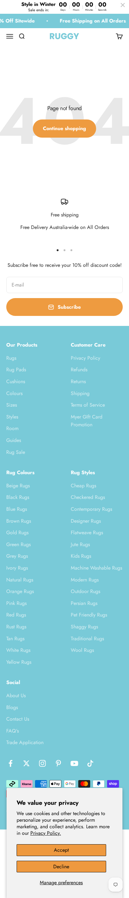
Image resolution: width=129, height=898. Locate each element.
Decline (61, 866)
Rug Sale (15, 452)
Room (12, 428)
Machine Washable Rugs (96, 567)
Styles (12, 416)
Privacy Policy (85, 358)
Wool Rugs (82, 650)
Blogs (12, 707)
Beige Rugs (18, 485)
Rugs (11, 358)
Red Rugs (16, 614)
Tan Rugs (15, 638)
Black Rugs (17, 497)
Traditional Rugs (87, 638)
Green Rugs (18, 544)
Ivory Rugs (17, 567)
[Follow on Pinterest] (58, 763)
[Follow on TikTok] (90, 763)
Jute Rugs (80, 544)
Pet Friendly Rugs (89, 614)
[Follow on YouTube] (74, 763)
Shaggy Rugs (84, 626)
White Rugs (18, 650)
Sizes (11, 404)
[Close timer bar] (122, 5)
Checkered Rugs (88, 497)
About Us (16, 695)
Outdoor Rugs (85, 591)
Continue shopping (64, 128)
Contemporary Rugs (91, 509)
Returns (78, 381)
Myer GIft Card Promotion (86, 421)
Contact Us (17, 719)
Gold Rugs (17, 532)
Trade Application (25, 742)
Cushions (15, 381)
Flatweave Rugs (87, 532)
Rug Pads (16, 369)
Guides (13, 440)
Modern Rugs (85, 579)
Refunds (79, 369)
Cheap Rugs (83, 485)
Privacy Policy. (45, 833)
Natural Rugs (19, 579)
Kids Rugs (81, 556)
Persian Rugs (84, 603)
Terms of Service (88, 404)
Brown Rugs (18, 521)
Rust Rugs (16, 626)
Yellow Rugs (18, 662)
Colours (14, 393)
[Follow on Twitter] (26, 763)
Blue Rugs (16, 509)
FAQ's (12, 730)
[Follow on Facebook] (10, 763)
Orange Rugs (20, 591)
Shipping (80, 393)
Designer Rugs (86, 521)
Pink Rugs (16, 603)
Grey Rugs (17, 556)
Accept (61, 850)
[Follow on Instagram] (42, 763)
